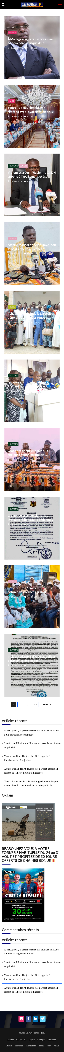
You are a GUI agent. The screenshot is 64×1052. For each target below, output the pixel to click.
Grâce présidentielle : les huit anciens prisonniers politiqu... (28, 453)
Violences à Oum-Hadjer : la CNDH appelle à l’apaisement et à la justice (27, 758)
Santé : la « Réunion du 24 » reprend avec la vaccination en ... (30, 109)
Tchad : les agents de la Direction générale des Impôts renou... (31, 315)
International (31, 1045)
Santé (11, 101)
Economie (19, 1045)
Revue (56, 1045)
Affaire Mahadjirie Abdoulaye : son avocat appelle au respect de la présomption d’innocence (31, 770)
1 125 (35, 704)
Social (12, 307)
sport (49, 1045)
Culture (9, 1045)
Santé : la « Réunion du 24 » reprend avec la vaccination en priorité (32, 745)
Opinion (12, 32)
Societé (23, 166)
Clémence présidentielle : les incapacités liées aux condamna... (31, 517)
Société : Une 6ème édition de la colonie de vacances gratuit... (30, 590)
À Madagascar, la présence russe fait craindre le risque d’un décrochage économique (31, 732)
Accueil (10, 1039)
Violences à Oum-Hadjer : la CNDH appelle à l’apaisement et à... (32, 174)
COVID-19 (21, 1039)
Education (51, 1039)
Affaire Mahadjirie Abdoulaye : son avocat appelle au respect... (32, 247)
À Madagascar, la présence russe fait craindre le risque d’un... (30, 41)
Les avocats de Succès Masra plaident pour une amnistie (28, 384)
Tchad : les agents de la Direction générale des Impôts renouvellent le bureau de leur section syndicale (31, 783)
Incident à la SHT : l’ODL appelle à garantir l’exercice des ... (31, 658)
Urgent (32, 1039)
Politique (13, 166)
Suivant (44, 704)
